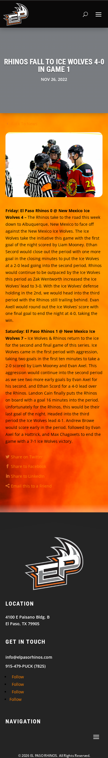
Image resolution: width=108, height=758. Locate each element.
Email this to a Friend (31, 486)
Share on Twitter (27, 457)
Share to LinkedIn (28, 476)
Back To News (24, 123)
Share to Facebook (28, 466)
